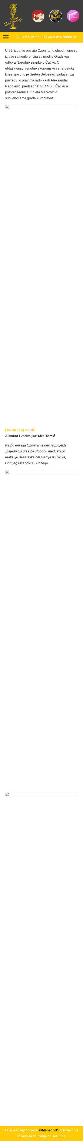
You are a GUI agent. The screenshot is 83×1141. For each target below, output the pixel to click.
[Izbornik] (6, 37)
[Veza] (13, 16)
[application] (41, 430)
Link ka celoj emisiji (20, 430)
